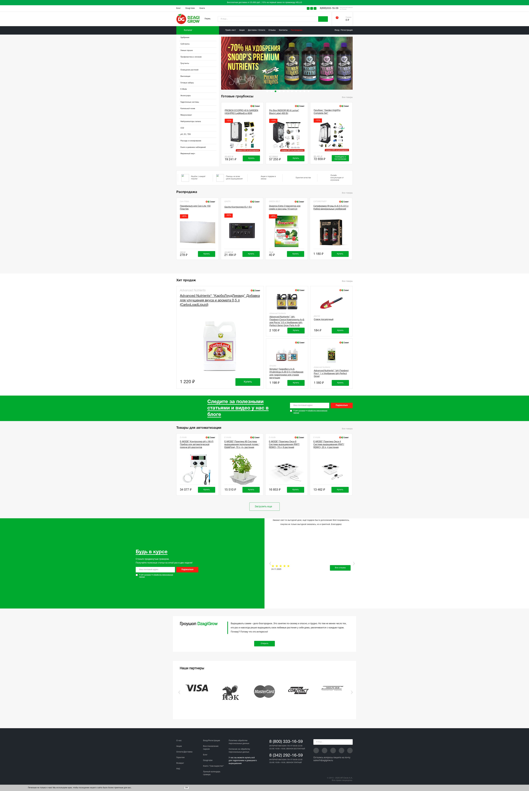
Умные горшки (186, 50)
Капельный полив (187, 108)
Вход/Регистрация (211, 741)
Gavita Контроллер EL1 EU (238, 207)
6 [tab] (288, 91)
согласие (301, 410)
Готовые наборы (187, 83)
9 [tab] (300, 91)
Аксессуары (185, 96)
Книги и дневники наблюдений (193, 147)
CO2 (182, 128)
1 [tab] (267, 91)
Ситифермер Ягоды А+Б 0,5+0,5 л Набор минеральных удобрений (330, 207)
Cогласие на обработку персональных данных (239, 750)
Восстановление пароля (210, 747)
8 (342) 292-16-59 (286, 755)
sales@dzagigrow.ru (323, 761)
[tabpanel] (288, 63)
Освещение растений (189, 70)
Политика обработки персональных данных (239, 742)
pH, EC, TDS (185, 134)
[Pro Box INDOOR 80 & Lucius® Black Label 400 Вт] (286, 136)
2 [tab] (271, 91)
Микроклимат (186, 115)
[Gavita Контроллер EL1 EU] (242, 230)
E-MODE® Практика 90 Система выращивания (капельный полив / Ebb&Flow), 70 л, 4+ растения (241, 444)
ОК (186, 788)
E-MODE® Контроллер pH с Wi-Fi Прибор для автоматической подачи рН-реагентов (196, 444)
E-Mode (183, 89)
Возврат (180, 763)
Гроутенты (184, 63)
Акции (242, 30)
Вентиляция (185, 76)
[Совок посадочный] (331, 303)
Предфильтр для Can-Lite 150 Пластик (195, 207)
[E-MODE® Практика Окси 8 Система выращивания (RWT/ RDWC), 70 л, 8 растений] (286, 469)
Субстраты (185, 44)
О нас (179, 741)
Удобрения (184, 37)
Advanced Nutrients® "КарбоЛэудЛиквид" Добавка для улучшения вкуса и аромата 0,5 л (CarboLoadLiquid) (220, 300)
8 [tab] (296, 91)
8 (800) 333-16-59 (286, 742)
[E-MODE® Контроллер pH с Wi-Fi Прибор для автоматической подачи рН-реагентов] (197, 469)
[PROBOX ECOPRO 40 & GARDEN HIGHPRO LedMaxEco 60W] (242, 136)
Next (351, 62)
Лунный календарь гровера (211, 773)
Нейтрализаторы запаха (190, 121)
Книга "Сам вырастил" (213, 766)
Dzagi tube (190, 8)
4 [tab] (279, 91)
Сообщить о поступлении (340, 158)
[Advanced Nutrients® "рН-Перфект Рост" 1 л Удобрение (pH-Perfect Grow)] (331, 355)
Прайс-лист (230, 30)
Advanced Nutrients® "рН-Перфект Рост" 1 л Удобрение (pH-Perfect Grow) (331, 374)
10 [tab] (304, 91)
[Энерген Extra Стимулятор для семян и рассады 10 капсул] (286, 231)
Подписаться (342, 405)
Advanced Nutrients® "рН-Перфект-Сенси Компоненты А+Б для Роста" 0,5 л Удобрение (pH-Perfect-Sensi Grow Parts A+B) (286, 321)
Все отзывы (340, 568)
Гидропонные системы (189, 102)
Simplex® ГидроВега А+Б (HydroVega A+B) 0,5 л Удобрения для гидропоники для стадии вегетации (286, 373)
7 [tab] (292, 91)
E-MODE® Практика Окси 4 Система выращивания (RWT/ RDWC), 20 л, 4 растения (328, 444)
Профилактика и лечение (191, 57)
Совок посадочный (323, 320)
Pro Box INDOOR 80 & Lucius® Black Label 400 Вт (284, 112)
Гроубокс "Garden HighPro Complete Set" (327, 111)
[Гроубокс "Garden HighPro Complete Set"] (331, 135)
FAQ (178, 769)
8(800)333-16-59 (329, 8)
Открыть (264, 643)
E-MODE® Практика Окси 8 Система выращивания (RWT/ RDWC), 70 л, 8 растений (284, 444)
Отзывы (272, 30)
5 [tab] (283, 91)
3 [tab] (275, 91)
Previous (220, 62)
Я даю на (310, 412)
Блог (178, 8)
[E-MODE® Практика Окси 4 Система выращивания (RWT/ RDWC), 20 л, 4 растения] (331, 469)
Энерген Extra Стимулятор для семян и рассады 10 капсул (284, 207)
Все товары (347, 97)
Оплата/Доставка (184, 752)
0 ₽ (347, 20)
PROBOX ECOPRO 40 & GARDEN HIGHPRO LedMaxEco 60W (241, 112)
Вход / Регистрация (344, 30)
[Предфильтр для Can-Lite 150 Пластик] (197, 231)
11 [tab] (308, 91)
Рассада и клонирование (190, 141)
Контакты (283, 30)
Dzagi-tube (208, 760)
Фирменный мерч (187, 154)
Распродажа (296, 30)
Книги (202, 8)
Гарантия (180, 757)
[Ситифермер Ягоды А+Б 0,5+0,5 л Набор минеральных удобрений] (331, 231)
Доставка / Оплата (256, 30)
